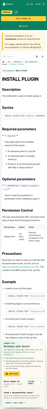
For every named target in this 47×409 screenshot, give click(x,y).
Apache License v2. (21, 408)
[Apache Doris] (7, 4)
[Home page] (3, 62)
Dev (9, 62)
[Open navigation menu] (16, 12)
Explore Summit (34, 383)
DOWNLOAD (7, 12)
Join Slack (13, 374)
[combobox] (17, 56)
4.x (32, 47)
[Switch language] (36, 56)
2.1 (39, 47)
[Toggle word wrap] (37, 115)
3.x (35, 47)
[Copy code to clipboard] (42, 115)
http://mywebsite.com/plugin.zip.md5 (20, 266)
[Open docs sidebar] (42, 56)
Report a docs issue (15, 403)
